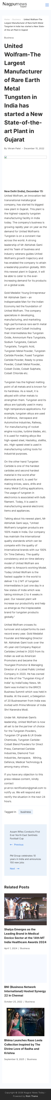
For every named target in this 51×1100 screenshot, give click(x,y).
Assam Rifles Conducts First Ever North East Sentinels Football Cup (25, 835)
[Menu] (47, 5)
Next (12, 868)
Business (9, 37)
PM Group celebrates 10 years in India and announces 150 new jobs (25, 859)
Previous (18, 844)
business (26, 811)
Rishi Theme (32, 1096)
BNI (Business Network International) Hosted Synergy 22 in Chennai (25, 991)
